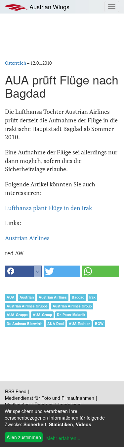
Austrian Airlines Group (72, 305)
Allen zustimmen (24, 437)
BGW (99, 323)
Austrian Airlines (27, 238)
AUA (11, 297)
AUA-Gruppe (17, 314)
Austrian (27, 297)
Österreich (15, 63)
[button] (23, 271)
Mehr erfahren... (63, 438)
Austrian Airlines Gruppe (27, 305)
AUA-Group (42, 314)
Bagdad (78, 297)
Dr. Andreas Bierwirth (24, 323)
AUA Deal (55, 323)
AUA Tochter (79, 323)
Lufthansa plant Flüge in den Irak (48, 208)
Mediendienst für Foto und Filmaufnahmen (49, 398)
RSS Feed (15, 391)
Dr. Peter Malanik (71, 314)
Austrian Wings (48, 6)
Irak (92, 297)
